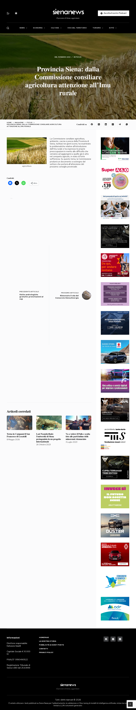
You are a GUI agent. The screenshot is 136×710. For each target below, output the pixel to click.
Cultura (55, 28)
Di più (111, 28)
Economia (37, 28)
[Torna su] (130, 704)
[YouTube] (120, 639)
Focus (78, 57)
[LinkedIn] (105, 124)
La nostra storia (47, 641)
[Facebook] (91, 124)
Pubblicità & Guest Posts (51, 645)
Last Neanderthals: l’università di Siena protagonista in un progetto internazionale (48, 437)
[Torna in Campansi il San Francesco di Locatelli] (19, 423)
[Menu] (8, 13)
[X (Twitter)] (98, 124)
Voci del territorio (77, 28)
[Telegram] (119, 124)
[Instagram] (113, 639)
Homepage (44, 638)
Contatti (43, 649)
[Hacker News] (112, 124)
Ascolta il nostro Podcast (115, 13)
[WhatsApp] (126, 124)
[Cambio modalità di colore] (16, 13)
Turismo (97, 28)
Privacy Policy (46, 653)
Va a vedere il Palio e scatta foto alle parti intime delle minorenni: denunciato (78, 436)
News (22, 28)
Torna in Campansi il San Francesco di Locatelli (18, 435)
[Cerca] (8, 28)
